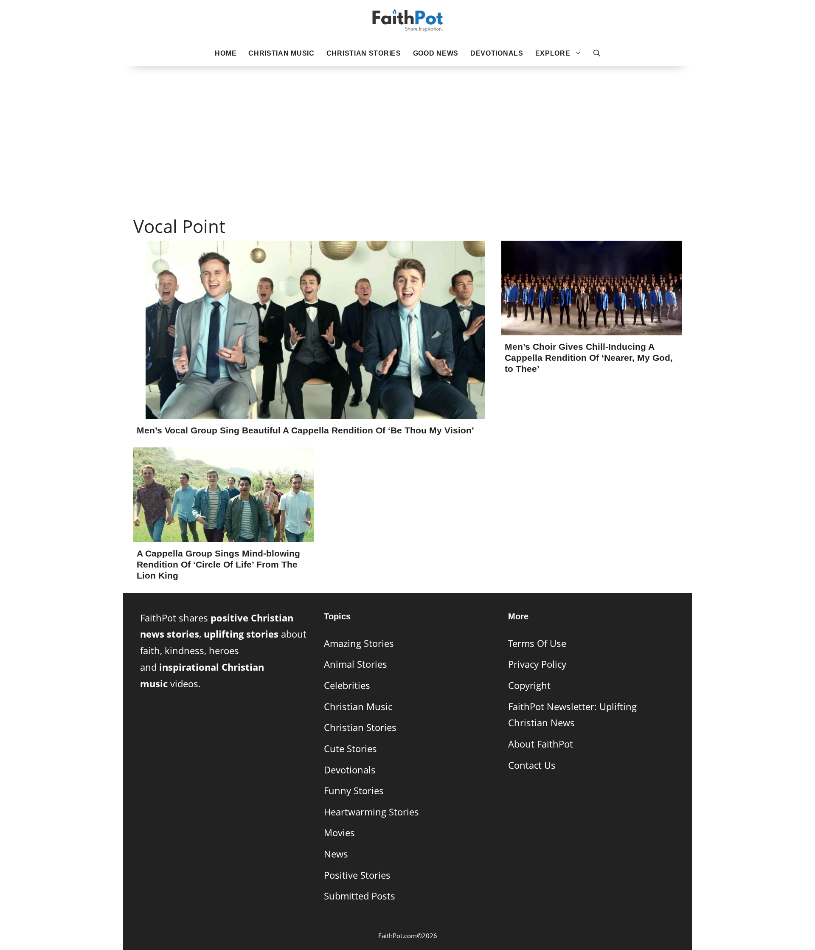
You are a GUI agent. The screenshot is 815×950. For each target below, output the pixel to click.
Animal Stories (355, 664)
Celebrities (347, 685)
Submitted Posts (359, 896)
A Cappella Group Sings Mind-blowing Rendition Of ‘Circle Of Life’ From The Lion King (218, 564)
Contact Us (532, 765)
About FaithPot (540, 744)
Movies (339, 832)
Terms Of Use (537, 643)
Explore (552, 53)
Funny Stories (354, 790)
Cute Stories (350, 748)
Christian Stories (363, 53)
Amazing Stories (359, 643)
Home (225, 53)
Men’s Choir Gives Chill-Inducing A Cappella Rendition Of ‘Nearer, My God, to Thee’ (589, 358)
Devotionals (496, 53)
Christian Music (281, 53)
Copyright (529, 685)
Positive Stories (357, 875)
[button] (596, 53)
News (336, 854)
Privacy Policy (537, 664)
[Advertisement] (407, 128)
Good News (435, 53)
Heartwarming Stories (371, 812)
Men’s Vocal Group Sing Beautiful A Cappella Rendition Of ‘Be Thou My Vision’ (305, 430)
